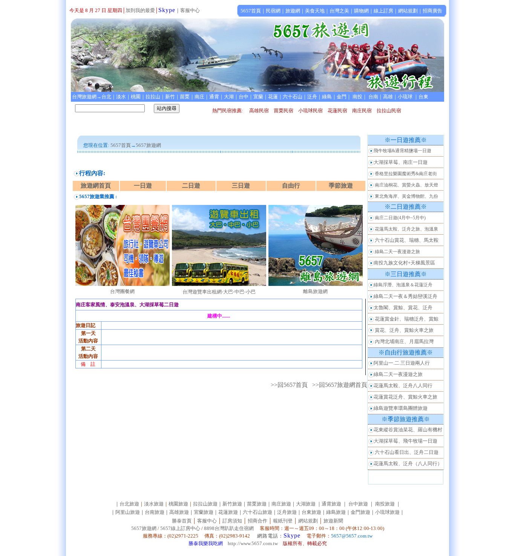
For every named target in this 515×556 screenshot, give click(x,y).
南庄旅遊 (281, 504)
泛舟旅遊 (287, 512)
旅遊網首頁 (96, 185)
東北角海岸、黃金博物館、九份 (406, 196)
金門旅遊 (360, 512)
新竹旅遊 (232, 504)
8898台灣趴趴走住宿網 (229, 528)
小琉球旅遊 (387, 512)
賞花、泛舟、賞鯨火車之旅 (404, 330)
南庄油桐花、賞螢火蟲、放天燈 (406, 185)
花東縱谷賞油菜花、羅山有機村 (408, 429)
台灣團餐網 (122, 291)
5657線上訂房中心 (180, 528)
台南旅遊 (154, 512)
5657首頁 (120, 145)
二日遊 (191, 185)
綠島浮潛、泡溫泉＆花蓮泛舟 (403, 284)
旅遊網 (153, 145)
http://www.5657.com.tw (253, 543)
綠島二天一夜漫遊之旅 (397, 251)
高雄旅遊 (179, 512)
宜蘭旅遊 (203, 512)
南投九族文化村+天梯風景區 (404, 263)
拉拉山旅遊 (205, 504)
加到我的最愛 (140, 10)
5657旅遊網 (143, 528)
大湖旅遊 (306, 504)
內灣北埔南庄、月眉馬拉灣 (404, 341)
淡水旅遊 (154, 504)
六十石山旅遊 (257, 512)
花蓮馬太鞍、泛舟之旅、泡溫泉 (406, 229)
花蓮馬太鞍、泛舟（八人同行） (408, 463)
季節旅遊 (341, 185)
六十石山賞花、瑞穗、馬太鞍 (406, 240)
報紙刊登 (283, 521)
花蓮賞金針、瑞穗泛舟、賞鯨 (406, 319)
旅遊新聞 (333, 521)
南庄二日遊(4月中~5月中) (400, 217)
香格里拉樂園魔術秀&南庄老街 (406, 173)
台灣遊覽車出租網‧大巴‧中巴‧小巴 (219, 292)
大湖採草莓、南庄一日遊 (401, 162)
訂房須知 (232, 521)
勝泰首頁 (182, 521)
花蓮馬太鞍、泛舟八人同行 (403, 385)
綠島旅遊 (336, 512)
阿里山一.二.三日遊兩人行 (402, 363)
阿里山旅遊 (127, 512)
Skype (166, 10)
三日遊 (241, 185)
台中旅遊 (358, 504)
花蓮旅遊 (228, 512)
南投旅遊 (385, 504)
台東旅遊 (311, 512)
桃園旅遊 (178, 504)
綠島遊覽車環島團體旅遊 (401, 408)
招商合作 (257, 521)
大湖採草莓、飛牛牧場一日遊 (405, 441)
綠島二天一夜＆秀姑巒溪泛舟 (405, 296)
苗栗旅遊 (257, 504)
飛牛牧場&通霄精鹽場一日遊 (402, 150)
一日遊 (143, 185)
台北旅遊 (129, 504)
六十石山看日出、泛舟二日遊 (406, 452)
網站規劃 (308, 521)
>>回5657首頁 (289, 385)
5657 (141, 145)
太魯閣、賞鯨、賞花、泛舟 (403, 307)
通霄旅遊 (331, 504)
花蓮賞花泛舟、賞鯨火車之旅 (405, 397)
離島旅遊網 (315, 291)
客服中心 (190, 10)
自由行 (291, 185)
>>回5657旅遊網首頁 (339, 385)
